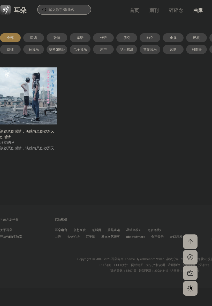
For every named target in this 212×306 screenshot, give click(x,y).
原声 (103, 49)
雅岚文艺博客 (110, 236)
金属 (173, 37)
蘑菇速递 (114, 230)
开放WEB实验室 (11, 236)
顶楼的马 (7, 142)
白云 (58, 236)
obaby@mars (135, 236)
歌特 (57, 37)
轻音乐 (34, 49)
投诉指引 (204, 265)
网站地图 (137, 265)
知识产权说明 (156, 265)
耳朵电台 (61, 230)
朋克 (126, 37)
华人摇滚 (126, 49)
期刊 (154, 10)
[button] (190, 257)
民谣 (33, 37)
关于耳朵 (6, 230)
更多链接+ (154, 230)
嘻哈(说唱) (57, 49)
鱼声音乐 (157, 236)
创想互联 (79, 230)
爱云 (204, 259)
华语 (80, 37)
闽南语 (197, 49)
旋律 (10, 49)
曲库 (198, 10)
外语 (103, 37)
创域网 (96, 230)
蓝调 (173, 49)
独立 (150, 37)
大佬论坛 (73, 236)
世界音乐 (150, 49)
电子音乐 (80, 49)
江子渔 (90, 236)
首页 (134, 10)
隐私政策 (189, 265)
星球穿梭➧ (133, 230)
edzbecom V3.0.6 (152, 259)
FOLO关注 (121, 265)
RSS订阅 (106, 265)
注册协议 (174, 265)
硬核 (196, 37)
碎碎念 (176, 10)
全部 (10, 37)
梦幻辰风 (176, 236)
